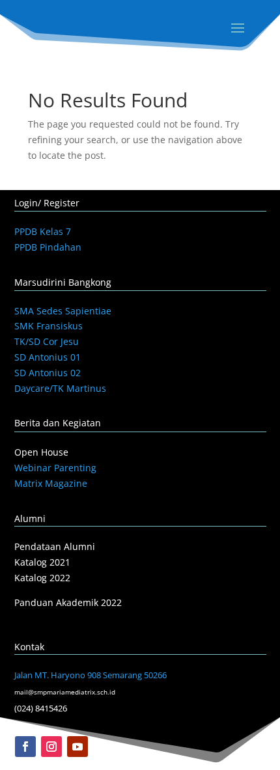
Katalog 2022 (42, 577)
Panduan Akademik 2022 (68, 602)
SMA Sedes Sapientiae (62, 311)
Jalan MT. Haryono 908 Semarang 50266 (90, 675)
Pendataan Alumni (54, 546)
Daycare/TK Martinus (60, 388)
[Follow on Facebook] (25, 746)
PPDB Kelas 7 (42, 231)
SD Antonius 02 (47, 372)
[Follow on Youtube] (77, 746)
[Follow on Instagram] (51, 746)
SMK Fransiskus (48, 326)
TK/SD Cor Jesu (46, 341)
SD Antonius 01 (47, 357)
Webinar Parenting (55, 467)
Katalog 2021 (42, 562)
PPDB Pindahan (47, 247)
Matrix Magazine (50, 483)
